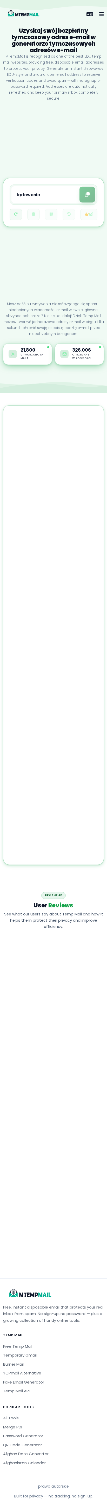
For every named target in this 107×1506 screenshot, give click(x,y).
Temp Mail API (16, 1391)
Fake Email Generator (23, 1382)
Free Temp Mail (17, 1346)
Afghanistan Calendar (24, 1463)
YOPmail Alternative (22, 1373)
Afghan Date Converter (26, 1453)
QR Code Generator (22, 1445)
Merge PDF (13, 1427)
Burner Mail (13, 1364)
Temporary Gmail (20, 1355)
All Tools (11, 1418)
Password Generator (23, 1436)
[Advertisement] (53, 140)
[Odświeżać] (16, 214)
